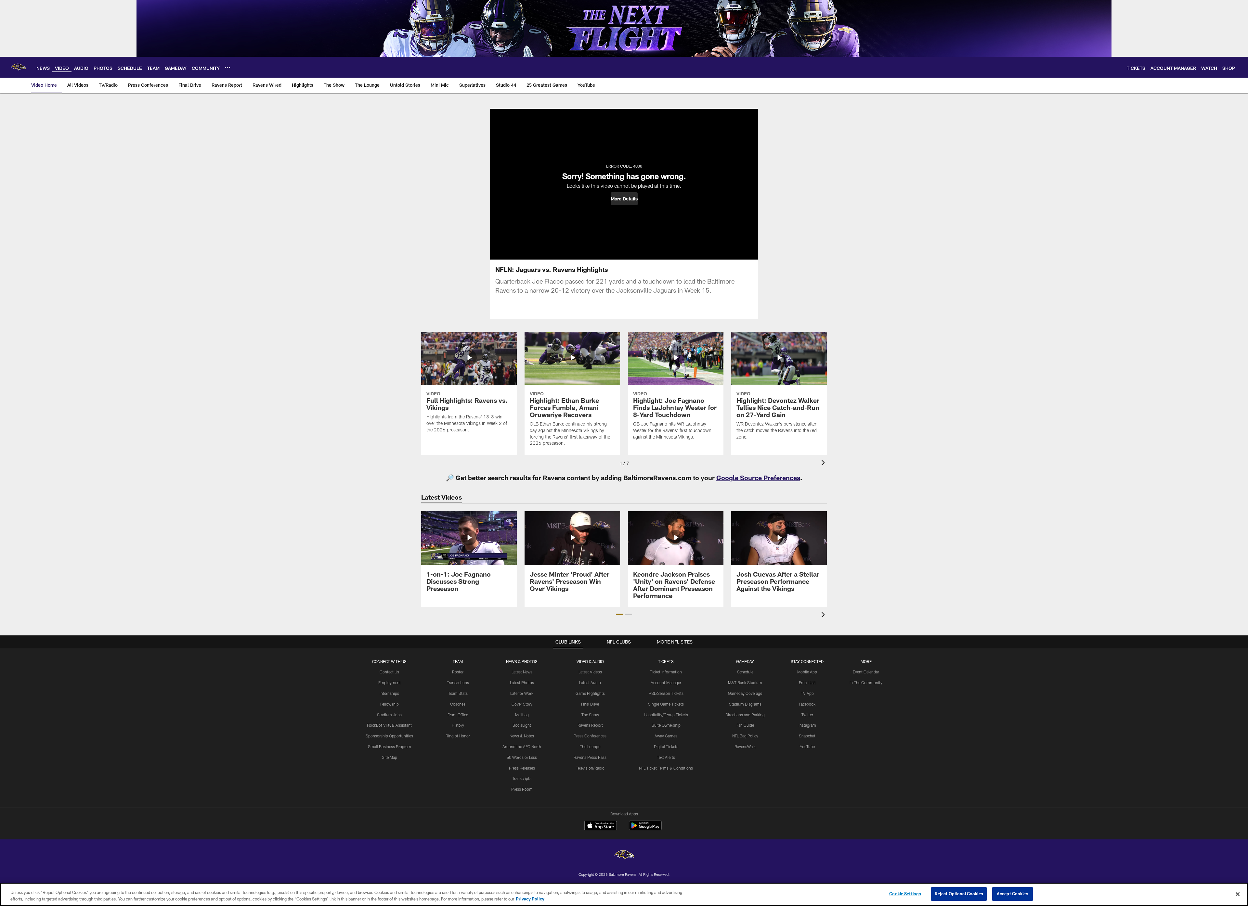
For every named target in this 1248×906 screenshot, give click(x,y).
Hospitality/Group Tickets (666, 714)
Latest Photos (522, 682)
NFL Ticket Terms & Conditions (666, 768)
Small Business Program (389, 746)
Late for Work (521, 693)
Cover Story (522, 704)
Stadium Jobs (389, 714)
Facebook (807, 704)
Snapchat (807, 736)
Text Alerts (666, 757)
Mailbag (522, 714)
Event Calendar (866, 672)
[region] (624, 894)
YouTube (807, 746)
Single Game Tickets (666, 704)
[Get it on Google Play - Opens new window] (645, 829)
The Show (590, 714)
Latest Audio (590, 682)
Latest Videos (590, 672)
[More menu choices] (227, 67)
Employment (389, 682)
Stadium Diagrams (745, 704)
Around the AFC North (521, 746)
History (458, 725)
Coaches (457, 704)
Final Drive (590, 704)
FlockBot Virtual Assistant (389, 725)
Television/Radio (590, 768)
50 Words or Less (522, 757)
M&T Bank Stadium (745, 682)
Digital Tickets (666, 746)
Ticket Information (666, 672)
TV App (807, 693)
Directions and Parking (745, 714)
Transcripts (521, 778)
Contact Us (389, 672)
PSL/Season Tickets (666, 693)
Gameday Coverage (745, 693)
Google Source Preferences (758, 477)
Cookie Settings (905, 893)
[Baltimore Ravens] (624, 856)
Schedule (745, 672)
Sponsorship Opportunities (389, 736)
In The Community (866, 682)
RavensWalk (745, 746)
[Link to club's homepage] (18, 67)
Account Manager (666, 682)
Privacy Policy (530, 898)
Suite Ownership (666, 725)
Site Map (389, 757)
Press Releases (522, 768)
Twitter (807, 714)
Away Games (666, 736)
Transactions (458, 682)
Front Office (458, 714)
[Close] (1237, 894)
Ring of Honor (458, 736)
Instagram (807, 725)
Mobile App (807, 672)
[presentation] (824, 463)
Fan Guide (745, 725)
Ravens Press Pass (590, 757)
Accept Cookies (1012, 893)
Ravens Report (590, 725)
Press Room (522, 789)
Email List (807, 682)
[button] (624, 198)
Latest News (522, 672)
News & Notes (522, 736)
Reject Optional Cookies (959, 893)
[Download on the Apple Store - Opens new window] (600, 826)
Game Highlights (590, 693)
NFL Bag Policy (745, 736)
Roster (457, 672)
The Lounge (590, 746)
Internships (389, 693)
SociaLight (522, 725)
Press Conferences (590, 736)
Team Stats (458, 693)
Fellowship (389, 704)
